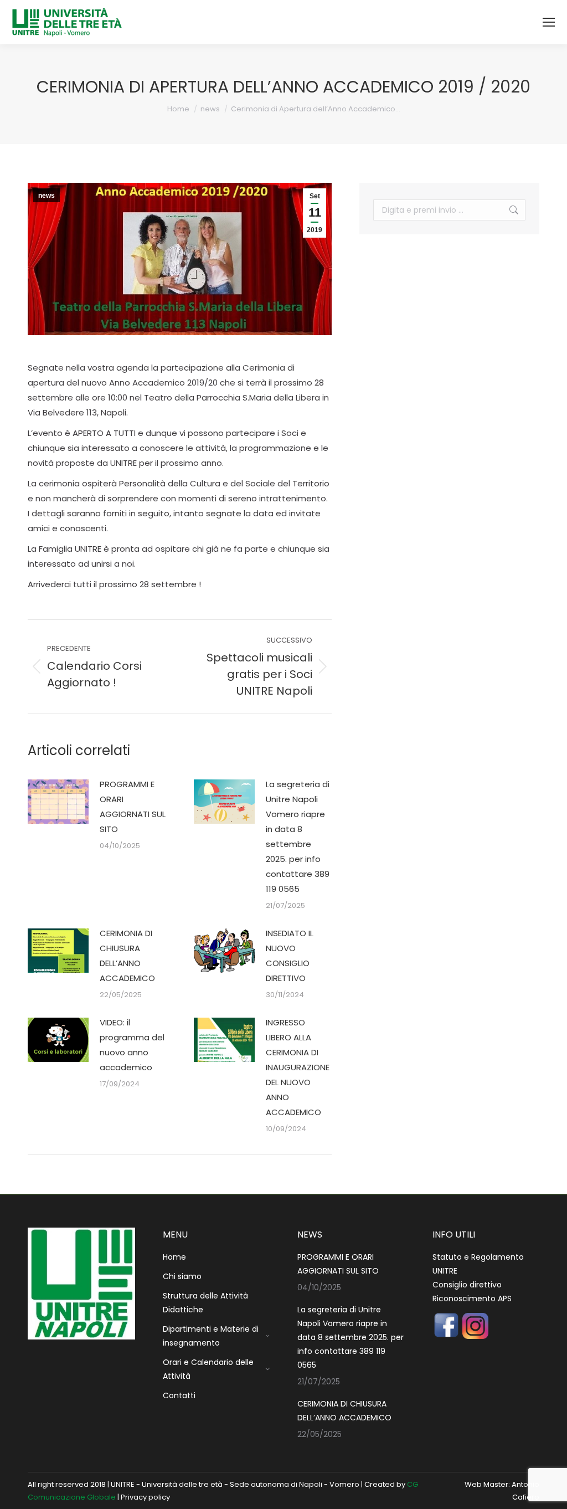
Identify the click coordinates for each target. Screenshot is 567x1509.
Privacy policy (145, 1497)
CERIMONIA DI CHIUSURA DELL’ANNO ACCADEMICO (127, 955)
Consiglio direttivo (467, 1284)
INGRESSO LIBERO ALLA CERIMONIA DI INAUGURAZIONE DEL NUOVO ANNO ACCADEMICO (297, 1067)
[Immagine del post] (58, 801)
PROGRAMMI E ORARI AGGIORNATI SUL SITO (133, 806)
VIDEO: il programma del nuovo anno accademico (132, 1045)
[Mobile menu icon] (549, 22)
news (46, 195)
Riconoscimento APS (472, 1298)
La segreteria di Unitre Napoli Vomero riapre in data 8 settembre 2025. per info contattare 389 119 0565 (297, 836)
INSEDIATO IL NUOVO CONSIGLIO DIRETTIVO (289, 955)
